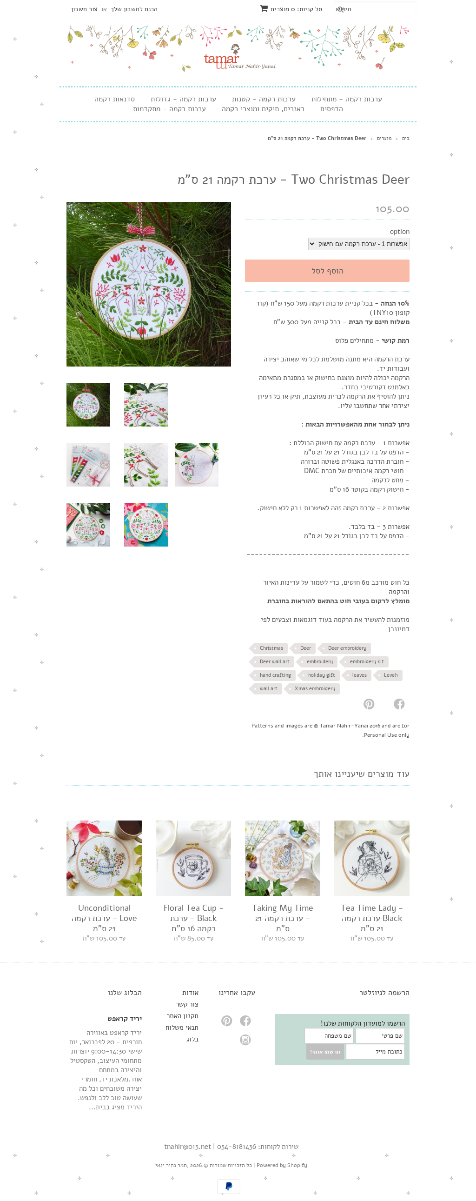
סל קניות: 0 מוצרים (296, 9)
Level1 (391, 675)
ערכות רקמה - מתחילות (346, 99)
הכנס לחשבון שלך (134, 9)
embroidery (320, 661)
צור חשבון (84, 9)
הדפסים (331, 109)
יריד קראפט (124, 1018)
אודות (190, 992)
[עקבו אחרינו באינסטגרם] (247, 1042)
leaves (359, 675)
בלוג (192, 1039)
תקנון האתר (182, 1016)
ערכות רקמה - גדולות (183, 99)
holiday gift (321, 675)
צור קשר (187, 1004)
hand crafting (275, 675)
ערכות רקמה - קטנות (264, 99)
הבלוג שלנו (125, 992)
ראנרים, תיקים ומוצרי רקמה (263, 109)
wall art (269, 688)
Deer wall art (275, 661)
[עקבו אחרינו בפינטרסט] (228, 1023)
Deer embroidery (347, 648)
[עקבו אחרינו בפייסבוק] (247, 1023)
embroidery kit (367, 661)
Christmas (271, 648)
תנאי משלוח (181, 1027)
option (400, 231)
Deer (305, 648)
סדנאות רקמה (114, 99)
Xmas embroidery (315, 688)
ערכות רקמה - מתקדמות (169, 109)
